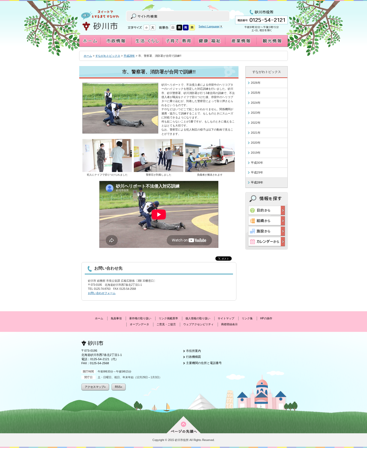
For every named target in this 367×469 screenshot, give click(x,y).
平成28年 (129, 55)
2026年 (256, 82)
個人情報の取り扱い (197, 318)
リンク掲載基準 (168, 318)
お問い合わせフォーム (102, 293)
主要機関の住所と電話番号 (204, 363)
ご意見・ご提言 (166, 324)
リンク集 (247, 318)
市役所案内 (193, 350)
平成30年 (257, 162)
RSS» (118, 386)
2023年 (256, 112)
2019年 (256, 152)
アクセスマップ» (95, 386)
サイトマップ (226, 318)
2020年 (256, 142)
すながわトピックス (107, 55)
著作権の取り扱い (140, 318)
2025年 (256, 92)
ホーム (88, 55)
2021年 (256, 132)
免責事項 (116, 318)
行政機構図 (193, 356)
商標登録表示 (229, 324)
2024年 (256, 102)
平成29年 (257, 172)
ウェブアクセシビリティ (198, 324)
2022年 (256, 122)
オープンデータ (139, 324)
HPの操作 (266, 318)
